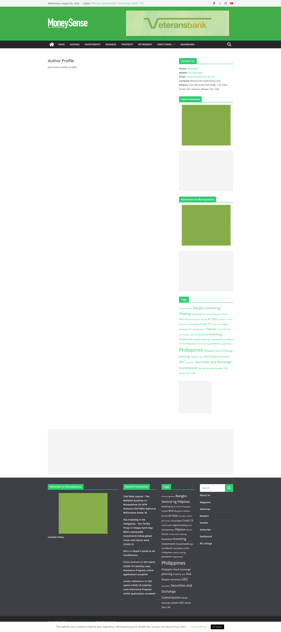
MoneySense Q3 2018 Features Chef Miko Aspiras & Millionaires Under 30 (139, 508)
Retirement (145, 44)
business (222, 319)
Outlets (204, 522)
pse (201, 356)
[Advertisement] (206, 171)
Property (127, 44)
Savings (75, 44)
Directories (164, 44)
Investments (92, 44)
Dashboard (187, 44)
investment (186, 339)
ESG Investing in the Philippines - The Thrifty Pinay (136, 523)
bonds (204, 319)
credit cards (216, 324)
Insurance (202, 334)
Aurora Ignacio (185, 308)
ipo (209, 339)
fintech (227, 329)
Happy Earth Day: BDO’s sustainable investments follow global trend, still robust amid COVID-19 (138, 536)
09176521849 (195, 72)
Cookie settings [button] (198, 626)
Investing (215, 334)
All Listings (206, 543)
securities (190, 362)
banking (196, 314)
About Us (205, 495)
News (61, 44)
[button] (173, 44)
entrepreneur (198, 329)
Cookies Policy (56, 537)
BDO (181, 319)
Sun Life (190, 373)
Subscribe (205, 529)
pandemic (215, 343)
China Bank (193, 324)
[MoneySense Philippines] (52, 44)
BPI (209, 319)
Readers (204, 515)
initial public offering (188, 334)
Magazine (205, 502)
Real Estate (210, 356)
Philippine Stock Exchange (218, 350)
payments (227, 343)
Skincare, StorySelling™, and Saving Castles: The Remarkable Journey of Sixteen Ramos (117, 5)
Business (111, 44)
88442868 (192, 68)
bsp (214, 319)
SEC (182, 362)
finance (220, 329)
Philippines (191, 350)
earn (189, 329)
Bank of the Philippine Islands (215, 314)
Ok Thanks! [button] (217, 627)
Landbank (217, 339)
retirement (223, 356)
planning (184, 356)
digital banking (180, 525)
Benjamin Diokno (193, 319)
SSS (226, 368)
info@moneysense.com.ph (200, 76)
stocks (182, 373)
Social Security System (211, 368)
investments (200, 339)
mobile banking (203, 344)
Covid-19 (205, 324)
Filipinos (211, 329)
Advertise (205, 509)
